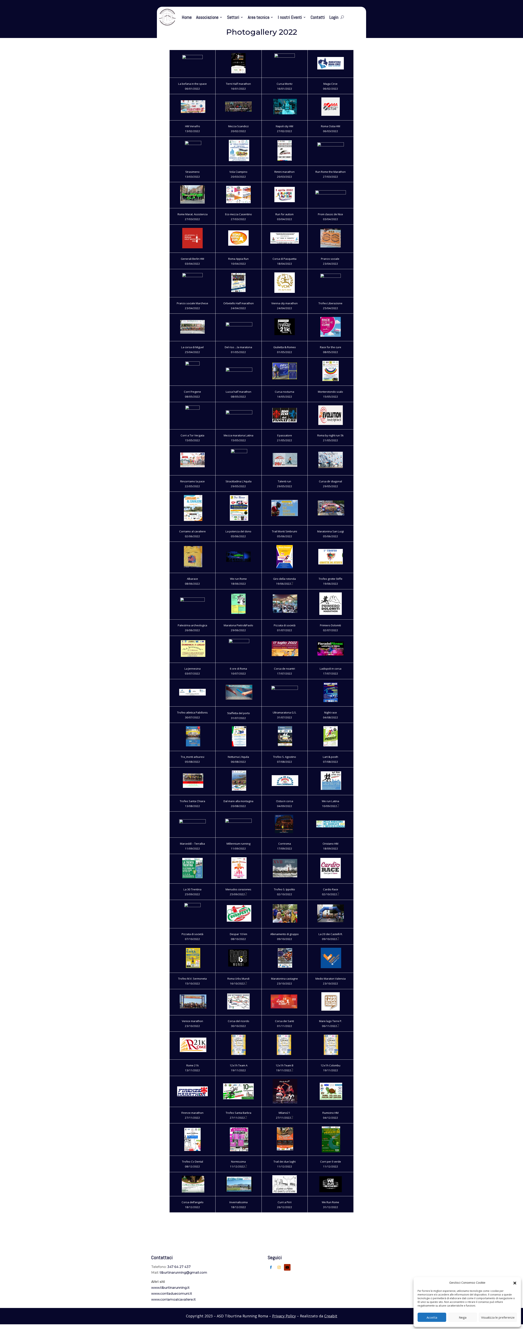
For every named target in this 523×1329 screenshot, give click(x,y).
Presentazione (249, 4)
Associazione (207, 17)
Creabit (330, 1315)
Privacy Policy (284, 1315)
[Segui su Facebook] (271, 1267)
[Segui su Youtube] (287, 1267)
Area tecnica (258, 17)
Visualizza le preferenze (498, 1317)
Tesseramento (347, 4)
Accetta (432, 1317)
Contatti (318, 17)
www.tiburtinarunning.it (170, 1288)
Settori (233, 17)
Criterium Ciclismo (283, 4)
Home (187, 17)
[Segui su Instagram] (279, 1267)
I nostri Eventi (290, 17)
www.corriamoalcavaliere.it (173, 1299)
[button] (515, 1283)
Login (333, 17)
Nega (462, 1317)
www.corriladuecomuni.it (171, 1294)
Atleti (309, 4)
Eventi (325, 4)
